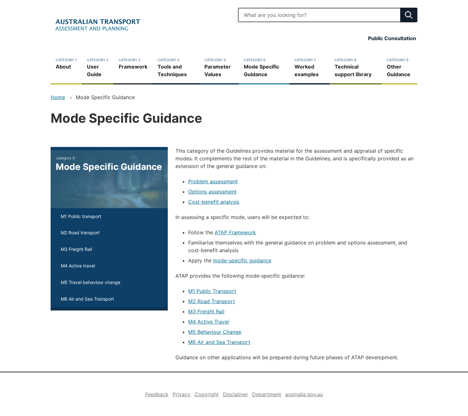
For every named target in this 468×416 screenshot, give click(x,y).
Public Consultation (392, 38)
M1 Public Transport (212, 291)
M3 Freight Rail (206, 311)
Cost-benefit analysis (213, 202)
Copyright (207, 394)
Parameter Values (217, 67)
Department (266, 394)
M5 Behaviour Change (214, 332)
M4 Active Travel (208, 321)
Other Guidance (398, 67)
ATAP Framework (235, 232)
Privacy (181, 394)
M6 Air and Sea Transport (219, 342)
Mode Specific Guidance (261, 67)
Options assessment (212, 191)
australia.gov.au (304, 394)
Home (58, 97)
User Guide (98, 67)
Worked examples (306, 67)
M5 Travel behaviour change (90, 282)
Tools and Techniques (172, 67)
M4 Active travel (78, 265)
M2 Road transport (80, 232)
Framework (133, 64)
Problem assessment (213, 181)
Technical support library (353, 67)
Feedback (156, 394)
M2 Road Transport (211, 301)
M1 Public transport (81, 216)
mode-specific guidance (242, 260)
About (66, 64)
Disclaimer (235, 394)
